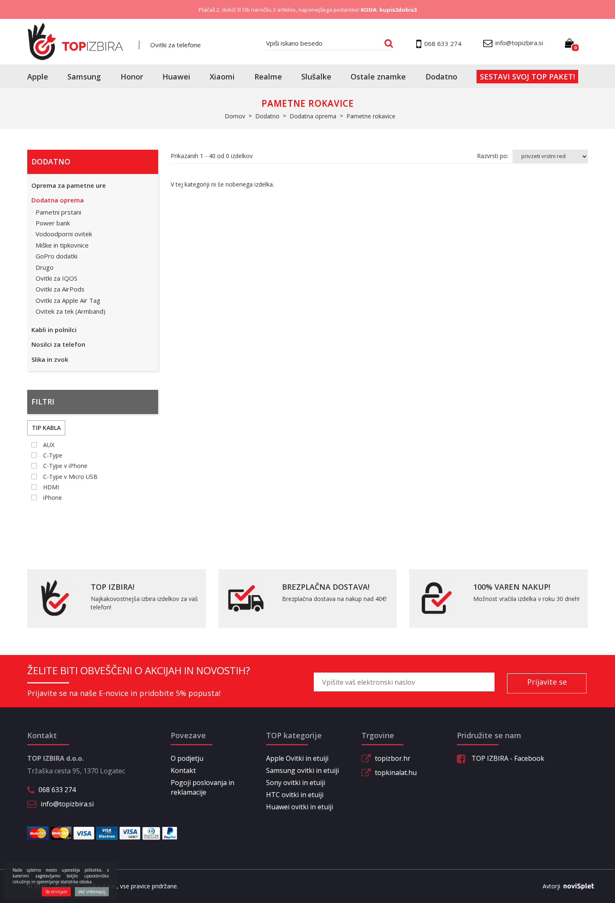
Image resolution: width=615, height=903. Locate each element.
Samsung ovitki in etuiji (302, 770)
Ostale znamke (378, 76)
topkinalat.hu (396, 772)
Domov (235, 116)
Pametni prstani (58, 212)
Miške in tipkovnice (62, 245)
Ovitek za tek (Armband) (70, 311)
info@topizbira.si (67, 803)
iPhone (52, 497)
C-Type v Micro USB (70, 476)
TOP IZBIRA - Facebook (507, 758)
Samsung (84, 76)
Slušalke (316, 76)
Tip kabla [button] (46, 428)
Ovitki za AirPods (60, 289)
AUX (48, 445)
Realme (268, 76)
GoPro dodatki (56, 256)
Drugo (45, 267)
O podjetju (187, 758)
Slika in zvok (49, 359)
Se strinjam (56, 892)
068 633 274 (57, 789)
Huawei (176, 76)
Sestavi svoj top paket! (527, 77)
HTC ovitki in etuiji (294, 794)
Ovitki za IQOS (56, 278)
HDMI (51, 487)
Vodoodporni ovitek (64, 234)
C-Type (52, 455)
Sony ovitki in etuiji (295, 782)
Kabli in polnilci (54, 329)
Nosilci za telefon (58, 344)
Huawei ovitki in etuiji (299, 806)
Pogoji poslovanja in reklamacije (202, 787)
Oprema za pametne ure (68, 185)
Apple (37, 76)
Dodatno (441, 76)
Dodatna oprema (57, 200)
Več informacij (91, 892)
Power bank (53, 223)
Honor (131, 76)
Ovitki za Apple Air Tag (68, 300)
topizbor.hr (392, 758)
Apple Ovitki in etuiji (297, 758)
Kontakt (183, 770)
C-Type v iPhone (65, 465)
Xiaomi (222, 76)
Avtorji (551, 886)
